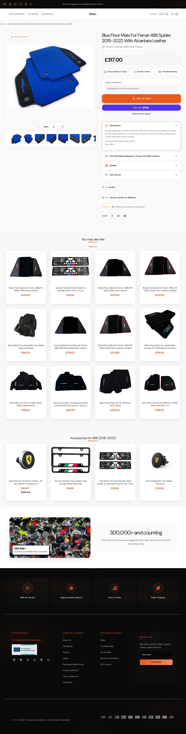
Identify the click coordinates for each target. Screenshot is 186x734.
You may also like (93, 239)
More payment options (141, 113)
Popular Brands (16, 14)
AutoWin (21, 720)
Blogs (103, 640)
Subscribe (156, 662)
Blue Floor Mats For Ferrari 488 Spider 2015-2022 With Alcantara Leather (40, 24)
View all (93, 247)
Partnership (68, 646)
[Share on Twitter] (118, 215)
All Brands (33, 14)
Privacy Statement (70, 670)
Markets (66, 652)
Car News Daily (107, 646)
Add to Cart (144, 98)
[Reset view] (62, 127)
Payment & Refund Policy (73, 664)
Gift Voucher (106, 664)
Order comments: (113, 83)
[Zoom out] (38, 127)
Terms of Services (70, 676)
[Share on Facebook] (112, 215)
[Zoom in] (54, 127)
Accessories (47, 14)
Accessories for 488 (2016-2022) (93, 438)
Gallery (66, 658)
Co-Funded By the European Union (26, 640)
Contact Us (68, 682)
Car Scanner (106, 652)
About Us (67, 640)
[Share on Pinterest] (124, 215)
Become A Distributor (110, 658)
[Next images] (92, 139)
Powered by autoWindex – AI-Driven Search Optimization (48, 720)
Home (2, 24)
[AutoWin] (93, 14)
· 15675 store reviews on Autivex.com (128, 207)
